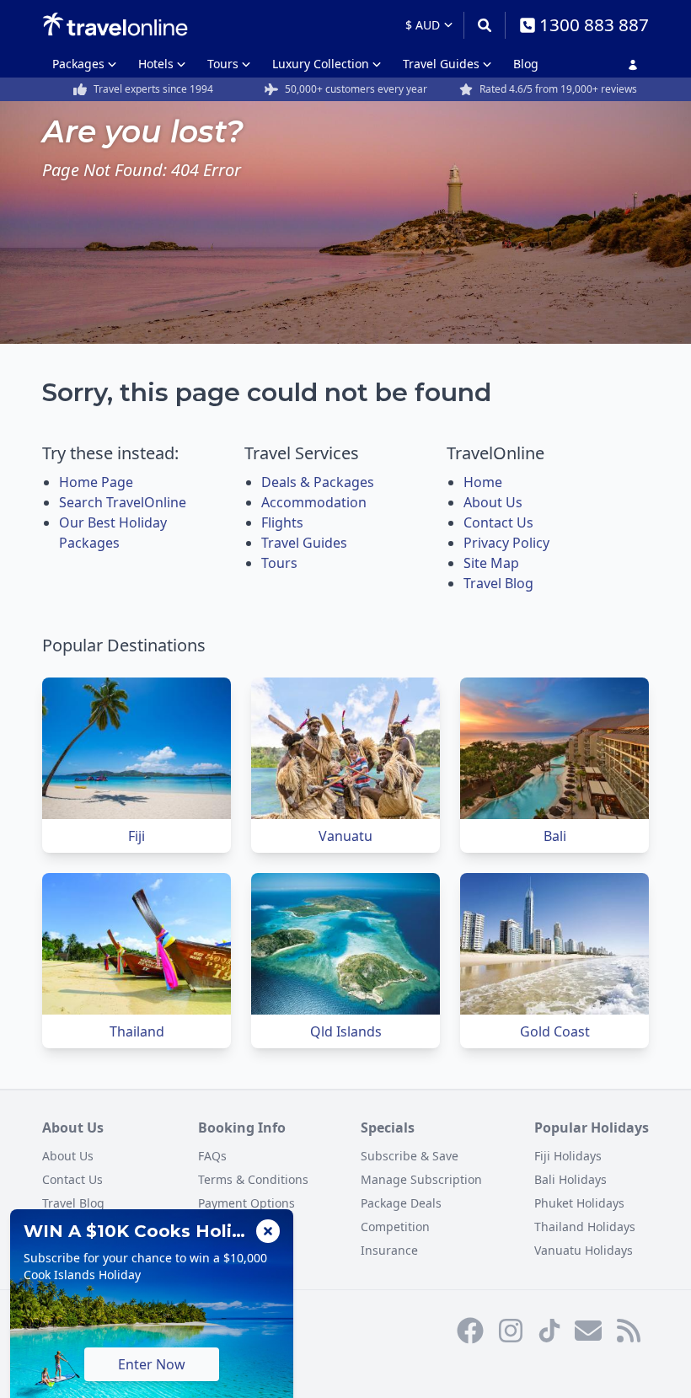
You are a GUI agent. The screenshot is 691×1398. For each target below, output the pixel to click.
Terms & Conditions (253, 1179)
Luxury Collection (320, 64)
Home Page (96, 482)
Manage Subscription (421, 1179)
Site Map (491, 563)
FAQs (212, 1156)
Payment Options (246, 1203)
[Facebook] (470, 1330)
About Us (492, 502)
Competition (395, 1227)
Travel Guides (441, 64)
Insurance (389, 1250)
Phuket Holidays (579, 1203)
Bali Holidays (570, 1179)
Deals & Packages (317, 482)
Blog (525, 64)
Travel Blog (498, 583)
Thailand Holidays (584, 1227)
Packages (78, 64)
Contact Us (498, 522)
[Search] (484, 25)
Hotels (156, 64)
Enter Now (151, 1364)
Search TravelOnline (122, 502)
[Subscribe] (588, 1330)
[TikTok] (549, 1330)
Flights (282, 522)
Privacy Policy (506, 542)
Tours (222, 64)
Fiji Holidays (568, 1156)
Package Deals (401, 1203)
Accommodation (314, 502)
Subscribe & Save (409, 1156)
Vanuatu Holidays (583, 1250)
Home (482, 482)
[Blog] (628, 1330)
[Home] (115, 24)
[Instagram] (510, 1330)
